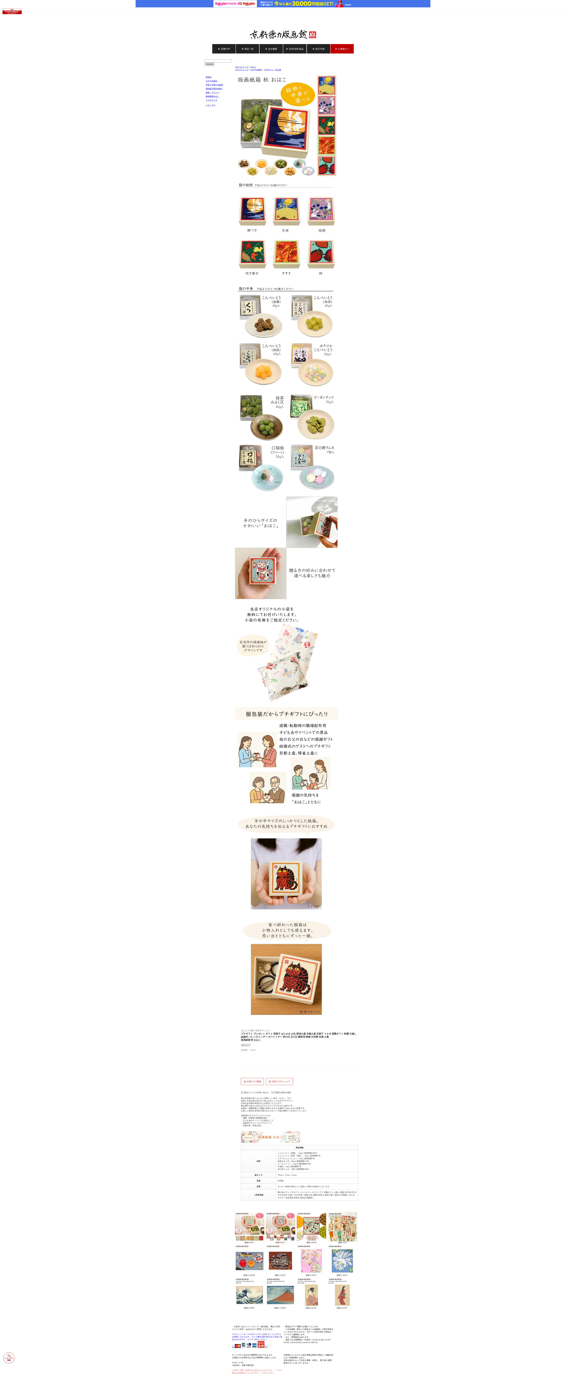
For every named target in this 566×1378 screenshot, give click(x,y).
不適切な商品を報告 (282, 1092)
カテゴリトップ (242, 67)
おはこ (253, 67)
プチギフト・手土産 (272, 70)
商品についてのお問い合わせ (256, 1092)
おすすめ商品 (256, 70)
